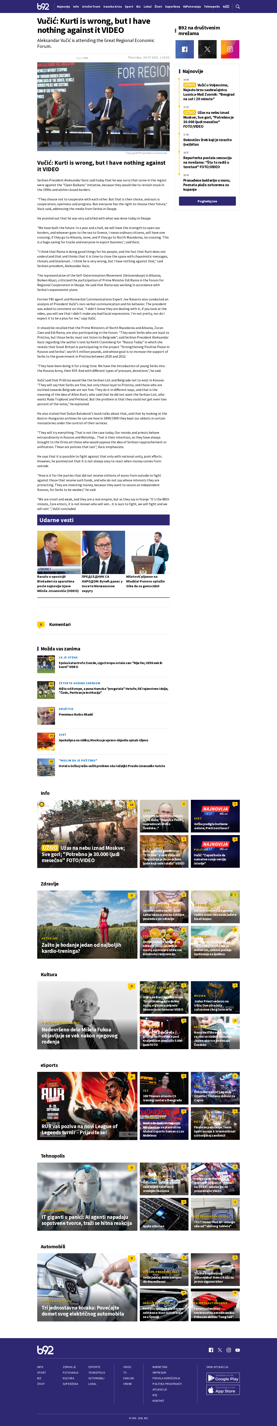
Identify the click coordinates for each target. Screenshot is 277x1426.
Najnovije (63, 6)
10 (131, 804)
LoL (44, 1120)
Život (41, 1384)
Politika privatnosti (167, 1384)
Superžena (70, 1384)
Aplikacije (160, 1389)
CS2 (145, 1090)
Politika (201, 850)
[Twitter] (207, 49)
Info (40, 1367)
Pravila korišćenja (166, 1378)
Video (127, 1367)
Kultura (68, 1378)
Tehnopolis (97, 1372)
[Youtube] (237, 1350)
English (128, 1378)
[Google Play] (223, 1378)
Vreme (127, 1384)
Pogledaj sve (207, 201)
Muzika (200, 996)
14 (51, 761)
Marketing (160, 1367)
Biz (39, 1378)
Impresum (159, 1372)
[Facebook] (185, 49)
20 (51, 735)
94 (51, 709)
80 (51, 684)
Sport (41, 1372)
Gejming (201, 1173)
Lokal (93, 1384)
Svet (62, 735)
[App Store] (223, 1390)
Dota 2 (199, 1122)
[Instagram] (230, 49)
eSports (94, 1367)
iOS (145, 1221)
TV (125, 1372)
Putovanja (70, 1372)
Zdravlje (69, 1367)
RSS (155, 1395)
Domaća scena (154, 1118)
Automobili (96, 1378)
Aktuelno (50, 938)
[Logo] (43, 6)
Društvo (66, 709)
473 (51, 658)
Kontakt (158, 1401)
